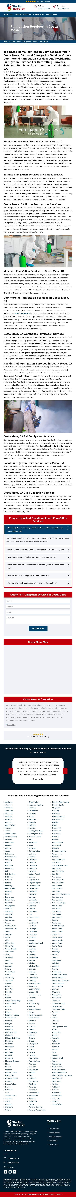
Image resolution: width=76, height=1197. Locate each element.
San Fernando (58, 880)
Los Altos (32, 926)
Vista (54, 1052)
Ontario (32, 1038)
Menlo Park (33, 957)
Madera (32, 940)
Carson (8, 923)
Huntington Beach (36, 831)
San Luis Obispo (58, 903)
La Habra (32, 854)
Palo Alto (32, 1067)
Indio (31, 839)
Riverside (55, 837)
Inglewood (33, 842)
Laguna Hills (34, 880)
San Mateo (56, 909)
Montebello (33, 978)
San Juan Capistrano (61, 894)
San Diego (56, 874)
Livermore (33, 911)
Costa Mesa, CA (63, 8)
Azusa (7, 851)
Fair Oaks (9, 1052)
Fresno (8, 1087)
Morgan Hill (33, 992)
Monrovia (32, 972)
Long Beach (33, 923)
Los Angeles (33, 929)
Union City (56, 1032)
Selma (54, 957)
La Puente (33, 865)
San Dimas (56, 877)
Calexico (8, 909)
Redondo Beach (58, 816)
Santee (55, 949)
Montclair (33, 975)
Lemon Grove (34, 903)
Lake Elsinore (34, 886)
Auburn (8, 848)
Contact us (38, 14)
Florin (7, 1064)
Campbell (9, 914)
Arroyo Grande (11, 837)
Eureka (8, 1049)
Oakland (32, 1026)
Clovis (7, 955)
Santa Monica (58, 940)
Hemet (31, 816)
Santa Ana (56, 923)
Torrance (55, 1012)
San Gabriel (57, 886)
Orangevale (33, 1044)
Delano (8, 998)
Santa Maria (57, 937)
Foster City (9, 1075)
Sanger (55, 920)
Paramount (33, 1070)
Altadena (9, 814)
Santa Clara (57, 929)
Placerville (33, 1090)
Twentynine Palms (59, 1026)
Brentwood (9, 897)
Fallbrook (9, 1058)
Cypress (8, 983)
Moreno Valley (34, 989)
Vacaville (55, 1038)
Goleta (7, 1110)
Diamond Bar (10, 1004)
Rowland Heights (59, 851)
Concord (8, 966)
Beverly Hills (10, 888)
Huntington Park (35, 834)
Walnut (55, 1055)
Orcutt (31, 1047)
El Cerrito (9, 1029)
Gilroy (7, 1101)
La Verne (32, 871)
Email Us (11, 1167)
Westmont (56, 1081)
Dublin (8, 1012)
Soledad (55, 963)
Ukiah (54, 1029)
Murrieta (32, 998)
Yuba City (56, 1098)
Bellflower (9, 877)
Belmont (8, 880)
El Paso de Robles (12, 1038)
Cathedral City (11, 929)
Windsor (55, 1090)
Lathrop (32, 897)
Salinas (55, 857)
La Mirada (33, 860)
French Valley (10, 1084)
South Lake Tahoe (59, 975)
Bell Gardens (10, 874)
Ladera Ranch (34, 874)
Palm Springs (34, 1061)
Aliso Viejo (9, 811)
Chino (7, 940)
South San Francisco (60, 981)
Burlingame (10, 906)
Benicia (8, 883)
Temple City (57, 1006)
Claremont (9, 952)
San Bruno (56, 862)
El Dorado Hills (11, 1032)
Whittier (55, 1084)
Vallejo (54, 1041)
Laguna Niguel (35, 883)
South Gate (57, 972)
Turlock (55, 1021)
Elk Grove (9, 1041)
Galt (7, 1093)
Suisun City (56, 995)
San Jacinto (57, 888)
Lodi (30, 914)
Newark (32, 1006)
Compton (9, 963)
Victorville (56, 1044)
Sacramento (57, 854)
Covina (8, 975)
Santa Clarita (57, 932)
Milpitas (32, 963)
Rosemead (56, 845)
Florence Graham (12, 1061)
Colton (8, 960)
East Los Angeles (12, 1015)
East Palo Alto (11, 1018)
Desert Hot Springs (12, 1001)
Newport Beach (35, 1009)
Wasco (54, 1061)
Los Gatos (33, 934)
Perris (31, 1075)
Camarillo (9, 911)
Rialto (54, 825)
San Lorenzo (57, 900)
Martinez (32, 949)
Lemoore (32, 906)
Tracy (54, 1015)
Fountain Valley (11, 1078)
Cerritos (8, 934)
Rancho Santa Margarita (58, 806)
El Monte (8, 1035)
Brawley (8, 891)
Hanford (32, 808)
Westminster (57, 1078)
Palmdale (32, 1064)
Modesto (32, 969)
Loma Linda (34, 917)
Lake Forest (33, 888)
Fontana (8, 1070)
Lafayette (32, 877)
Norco (31, 1012)
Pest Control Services (20, 14)
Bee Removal (54, 1129)
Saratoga (56, 952)
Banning (8, 860)
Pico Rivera (33, 1081)
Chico (7, 937)
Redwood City (58, 819)
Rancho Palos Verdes (60, 802)
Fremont (8, 1081)
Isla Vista (32, 848)
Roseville (55, 848)
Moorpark (33, 986)
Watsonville (56, 1064)
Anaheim (8, 816)
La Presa (32, 862)
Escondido (9, 1047)
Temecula (56, 1001)
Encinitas (9, 1044)
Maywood (33, 952)
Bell (6, 871)
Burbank (8, 903)
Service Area (51, 14)
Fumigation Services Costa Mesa (35, 42)
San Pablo (56, 911)
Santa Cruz (56, 934)
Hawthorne (33, 811)
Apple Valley (10, 825)
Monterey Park (35, 983)
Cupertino (9, 981)
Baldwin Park (10, 857)
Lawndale (33, 900)
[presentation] (11, 771)
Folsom (8, 1067)
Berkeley (8, 886)
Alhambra (9, 808)
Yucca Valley (57, 1104)
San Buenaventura (59, 865)
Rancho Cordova (35, 1107)
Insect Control (54, 1133)
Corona (8, 969)
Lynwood (32, 937)
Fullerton (8, 1090)
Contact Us (53, 1141)
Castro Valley (10, 926)
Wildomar (56, 1087)
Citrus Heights (11, 949)
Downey (8, 1009)
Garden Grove (10, 1096)
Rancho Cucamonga (37, 1110)
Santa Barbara (58, 926)
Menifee (32, 955)
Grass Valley (33, 802)
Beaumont (9, 868)
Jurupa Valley (34, 851)
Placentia (32, 1087)
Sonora (55, 969)
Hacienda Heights (36, 805)
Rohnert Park (57, 842)
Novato (32, 1024)
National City (34, 1004)
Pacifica (32, 1055)
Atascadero (9, 842)
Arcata (8, 831)
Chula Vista (9, 946)
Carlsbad (8, 917)
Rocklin (55, 839)
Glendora (9, 1107)
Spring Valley (57, 986)
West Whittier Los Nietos (62, 1075)
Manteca (32, 946)
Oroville (32, 1049)
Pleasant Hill (34, 1093)
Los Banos (33, 932)
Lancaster (33, 894)
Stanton (55, 989)
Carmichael (9, 920)
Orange (32, 1041)
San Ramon (57, 917)
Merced (32, 960)
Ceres (7, 932)
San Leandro (57, 897)
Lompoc (32, 920)
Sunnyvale (56, 998)
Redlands (56, 814)
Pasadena (33, 1073)
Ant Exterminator (55, 1137)
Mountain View (35, 995)
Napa (31, 1001)
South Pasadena (59, 978)
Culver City (9, 978)
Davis (7, 995)
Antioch (8, 822)
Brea (7, 894)
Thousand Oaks (58, 1009)
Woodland (56, 1093)
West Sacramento (59, 1073)
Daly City (8, 986)
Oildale (31, 1035)
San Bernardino (58, 860)
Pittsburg (32, 1084)
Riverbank (56, 834)
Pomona (32, 1098)
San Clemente (58, 871)
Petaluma (33, 1078)
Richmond (56, 828)
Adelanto (9, 802)
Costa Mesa (15, 42)
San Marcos (57, 906)
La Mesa (32, 857)
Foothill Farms (11, 1073)
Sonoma (55, 966)
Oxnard (32, 1052)
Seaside (55, 955)
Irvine (31, 845)
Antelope (8, 819)
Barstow (8, 862)
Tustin (54, 1024)
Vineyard (55, 1047)
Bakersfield (9, 854)
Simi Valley (56, 960)
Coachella (9, 957)
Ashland (8, 839)
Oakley (31, 1029)
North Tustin (34, 1018)
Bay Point (9, 865)
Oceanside (33, 1032)
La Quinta (33, 868)
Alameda (8, 805)
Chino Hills (9, 943)
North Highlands (35, 1015)
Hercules (32, 819)
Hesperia (32, 822)
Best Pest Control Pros (37, 1194)
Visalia (54, 1049)
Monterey (32, 981)
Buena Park (10, 900)
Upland (55, 1035)
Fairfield (8, 1055)
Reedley (55, 822)
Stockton (56, 992)
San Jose (56, 891)
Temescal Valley (58, 1004)
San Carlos (56, 868)
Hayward (32, 814)
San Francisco (58, 883)
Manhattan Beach (36, 943)
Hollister (32, 828)
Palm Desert (34, 1058)
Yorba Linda (57, 1096)
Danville (8, 992)
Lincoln (32, 909)
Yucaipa (55, 1101)
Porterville (33, 1101)
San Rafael (56, 914)
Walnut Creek (57, 1058)
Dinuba (8, 1006)
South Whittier (58, 983)
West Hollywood (58, 1070)
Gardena (8, 1098)
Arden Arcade (10, 834)
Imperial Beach (35, 837)
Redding (55, 811)
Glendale (8, 1104)
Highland (32, 825)
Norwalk (32, 1021)
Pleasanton (33, 1096)
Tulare (54, 1018)
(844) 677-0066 (44, 8)
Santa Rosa (57, 946)
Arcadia (8, 828)
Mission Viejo (34, 966)
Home (6, 14)
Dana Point (9, 989)
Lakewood (33, 891)
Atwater (8, 845)
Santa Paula (57, 943)
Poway (31, 1104)
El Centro (9, 1026)
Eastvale (8, 1021)
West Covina (57, 1067)
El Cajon (8, 1024)
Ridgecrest (56, 831)
